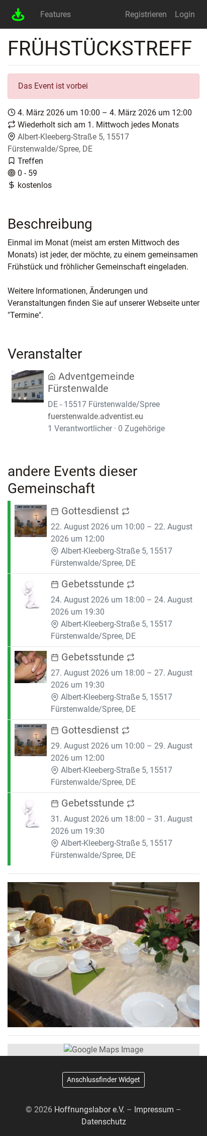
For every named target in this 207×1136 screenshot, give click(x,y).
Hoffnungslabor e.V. (89, 1109)
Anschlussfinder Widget (103, 1080)
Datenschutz (103, 1121)
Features (55, 14)
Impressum (154, 1109)
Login (185, 14)
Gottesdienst (90, 511)
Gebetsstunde (93, 584)
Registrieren (146, 14)
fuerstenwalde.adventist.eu (95, 416)
